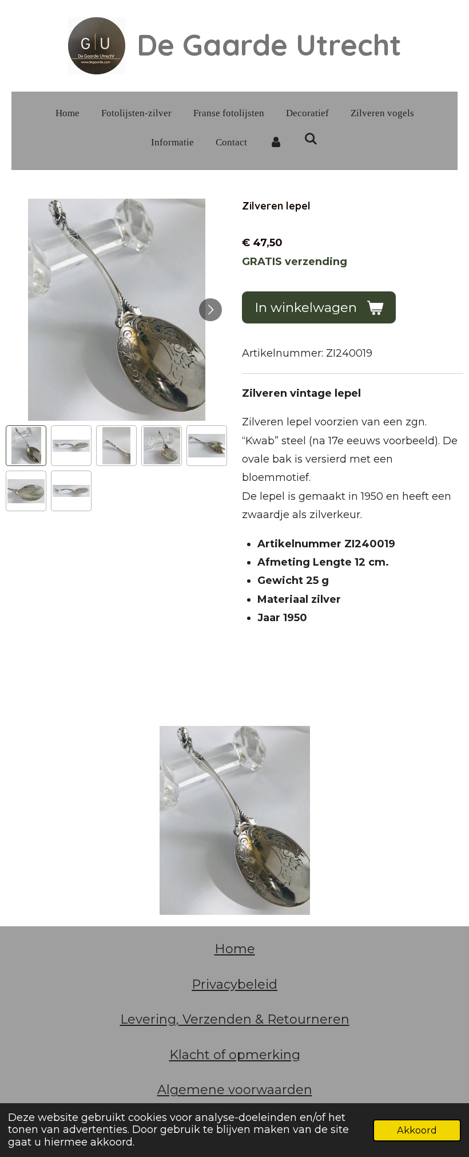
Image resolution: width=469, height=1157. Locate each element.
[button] (26, 445)
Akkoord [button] (417, 1130)
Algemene (191, 1089)
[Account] (276, 143)
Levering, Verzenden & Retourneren (234, 1019)
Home (234, 949)
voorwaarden (268, 1089)
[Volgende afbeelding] (210, 309)
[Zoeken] (311, 139)
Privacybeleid (234, 984)
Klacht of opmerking (234, 1055)
